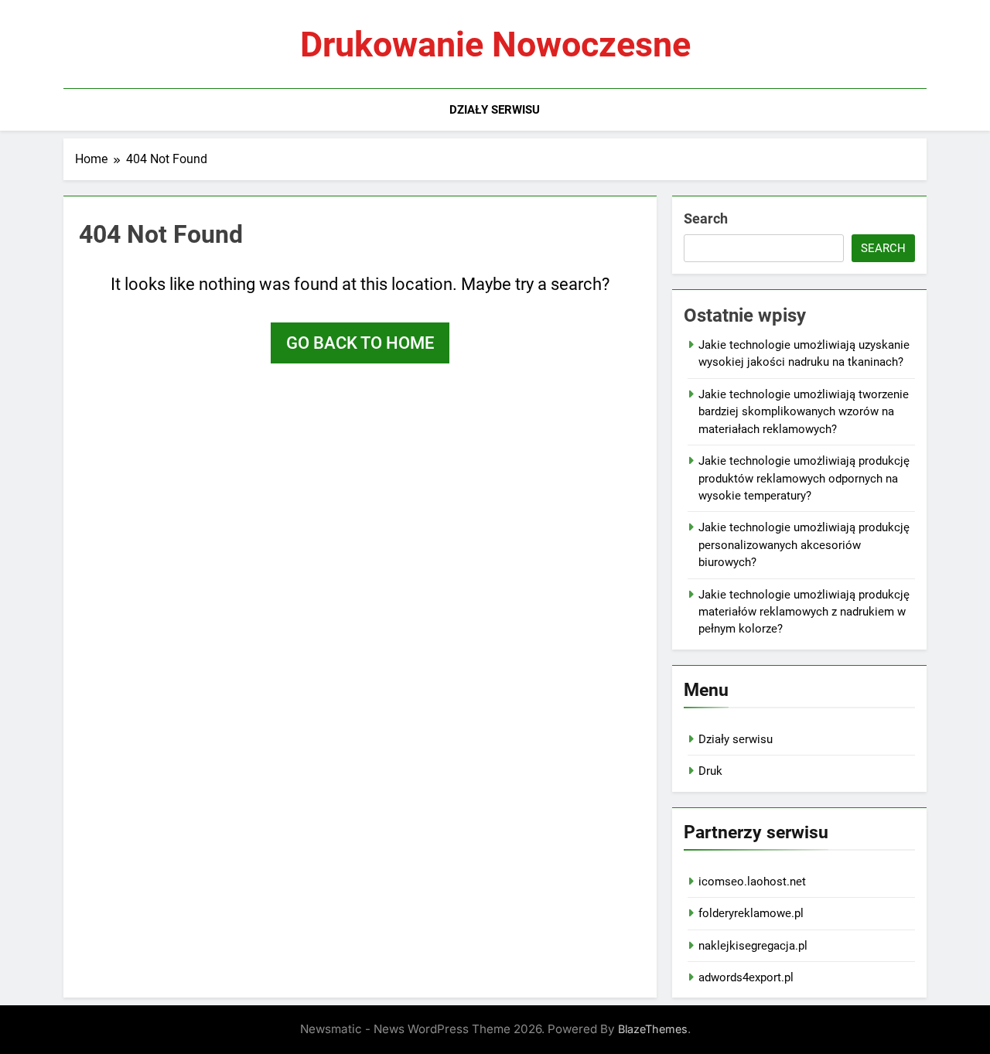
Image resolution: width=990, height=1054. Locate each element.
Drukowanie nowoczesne (495, 44)
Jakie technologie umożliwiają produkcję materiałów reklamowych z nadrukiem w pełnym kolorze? (804, 612)
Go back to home (360, 343)
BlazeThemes (653, 1028)
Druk (710, 771)
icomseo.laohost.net (752, 882)
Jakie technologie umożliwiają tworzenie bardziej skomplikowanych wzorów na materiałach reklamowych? (803, 411)
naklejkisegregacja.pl (752, 946)
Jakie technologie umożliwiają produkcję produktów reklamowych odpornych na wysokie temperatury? (804, 478)
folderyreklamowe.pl (751, 913)
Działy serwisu (494, 110)
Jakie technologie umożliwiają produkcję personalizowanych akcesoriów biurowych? (804, 544)
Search (706, 218)
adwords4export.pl (746, 977)
